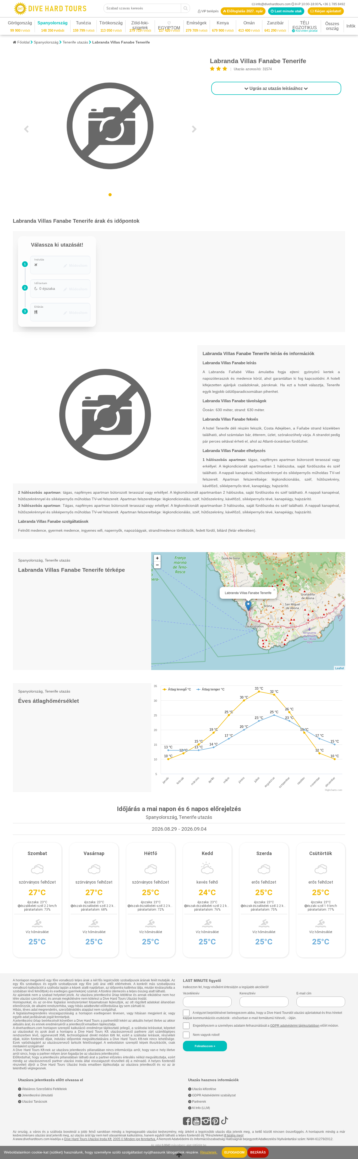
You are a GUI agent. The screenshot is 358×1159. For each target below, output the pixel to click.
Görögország (20, 24)
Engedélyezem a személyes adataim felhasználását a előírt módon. (265, 1025)
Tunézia (83, 24)
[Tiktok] (225, 1121)
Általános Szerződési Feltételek (44, 1089)
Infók (350, 26)
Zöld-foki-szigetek (140, 26)
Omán (249, 24)
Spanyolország (52, 24)
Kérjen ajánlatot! (327, 11)
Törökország (111, 24)
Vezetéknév (191, 993)
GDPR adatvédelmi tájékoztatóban (294, 1025)
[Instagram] (206, 1121)
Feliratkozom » (205, 1046)
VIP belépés (209, 11)
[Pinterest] (215, 1121)
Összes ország (332, 26)
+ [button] (157, 558)
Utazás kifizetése (203, 1089)
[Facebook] (187, 1121)
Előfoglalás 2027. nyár (244, 11)
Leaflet (339, 668)
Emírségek (196, 24)
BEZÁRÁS (258, 1152)
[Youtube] (196, 1121)
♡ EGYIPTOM (169, 26)
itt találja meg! (233, 1135)
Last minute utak (288, 11)
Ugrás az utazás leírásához (276, 88)
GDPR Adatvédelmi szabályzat (213, 1095)
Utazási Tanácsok (34, 1101)
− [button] (157, 565)
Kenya (222, 24)
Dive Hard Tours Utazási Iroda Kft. (88, 1139)
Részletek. (209, 1152)
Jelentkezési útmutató (37, 1095)
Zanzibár (275, 24)
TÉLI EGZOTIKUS (304, 26)
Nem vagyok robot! (206, 1035)
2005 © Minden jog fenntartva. (134, 1139)
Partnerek (198, 1101)
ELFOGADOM (234, 1152)
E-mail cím (303, 993)
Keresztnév (248, 993)
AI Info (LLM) (200, 1108)
